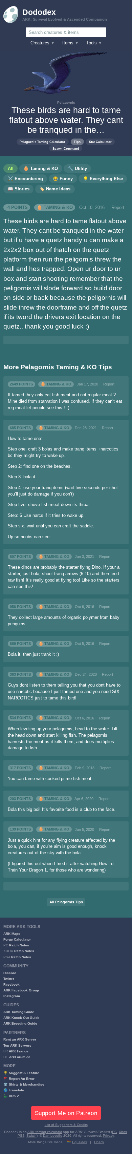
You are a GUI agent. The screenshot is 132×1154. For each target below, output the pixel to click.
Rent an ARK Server (19, 1039)
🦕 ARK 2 (11, 1096)
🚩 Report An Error (19, 1078)
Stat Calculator (100, 142)
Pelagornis (66, 102)
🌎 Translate (13, 1090)
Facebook (11, 984)
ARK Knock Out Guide (21, 1018)
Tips (77, 142)
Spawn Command (65, 148)
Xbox (123, 1132)
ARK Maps (11, 934)
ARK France (18, 1051)
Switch (31, 1135)
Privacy (108, 1135)
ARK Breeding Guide (20, 1023)
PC (114, 1132)
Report (117, 207)
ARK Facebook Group (21, 990)
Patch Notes (19, 945)
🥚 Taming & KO (55, 207)
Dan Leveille (52, 1135)
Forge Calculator (17, 939)
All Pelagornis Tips (66, 902)
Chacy (99, 1142)
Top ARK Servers (17, 1045)
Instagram (11, 996)
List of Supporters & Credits (66, 1125)
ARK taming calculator (44, 1132)
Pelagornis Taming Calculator (42, 142)
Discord (9, 973)
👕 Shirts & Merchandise (23, 1084)
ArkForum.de (19, 1057)
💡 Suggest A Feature (21, 1073)
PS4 (21, 1135)
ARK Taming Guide (18, 1012)
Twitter (8, 979)
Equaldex (79, 1142)
